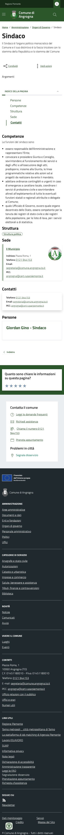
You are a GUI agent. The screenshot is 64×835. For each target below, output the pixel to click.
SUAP (5, 746)
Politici (5, 537)
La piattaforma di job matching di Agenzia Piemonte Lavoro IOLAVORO (31, 737)
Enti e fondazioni (11, 520)
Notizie (6, 612)
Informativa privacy (13, 751)
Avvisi (5, 623)
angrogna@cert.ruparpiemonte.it (24, 276)
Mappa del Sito (46, 822)
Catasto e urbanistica (14, 572)
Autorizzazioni (10, 566)
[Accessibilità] (9, 826)
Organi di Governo (41, 27)
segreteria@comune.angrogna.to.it (25, 268)
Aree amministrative (13, 510)
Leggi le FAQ (9, 771)
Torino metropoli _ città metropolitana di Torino (28, 729)
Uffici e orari (8, 700)
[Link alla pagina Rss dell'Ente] (4, 800)
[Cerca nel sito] (53, 15)
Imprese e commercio (14, 577)
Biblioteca (7, 593)
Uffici (5, 542)
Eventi (5, 647)
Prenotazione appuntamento (18, 779)
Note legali (8, 756)
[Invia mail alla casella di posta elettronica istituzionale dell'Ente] (30, 683)
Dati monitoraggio (12, 818)
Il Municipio (13, 249)
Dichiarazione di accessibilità (18, 762)
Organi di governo (12, 526)
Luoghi (6, 642)
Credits (20, 822)
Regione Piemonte (13, 3)
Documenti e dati (11, 515)
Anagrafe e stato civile (14, 561)
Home (5, 27)
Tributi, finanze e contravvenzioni (20, 588)
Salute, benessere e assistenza (19, 583)
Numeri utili (8, 705)
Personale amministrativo (16, 531)
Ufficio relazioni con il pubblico (19, 694)
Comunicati (8, 618)
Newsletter (8, 805)
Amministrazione (20, 27)
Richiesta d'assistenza (14, 783)
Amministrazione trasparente (18, 767)
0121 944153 (24, 260)
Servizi (40, 818)
